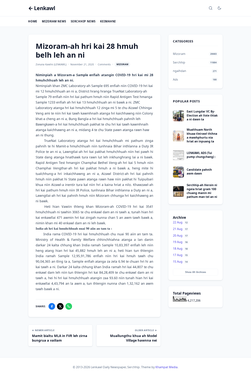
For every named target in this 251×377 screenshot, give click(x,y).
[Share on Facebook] (52, 306)
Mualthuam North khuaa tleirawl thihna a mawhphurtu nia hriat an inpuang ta (202, 135)
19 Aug (180, 242)
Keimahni (108, 21)
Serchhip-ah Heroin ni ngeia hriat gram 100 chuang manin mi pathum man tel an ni (202, 191)
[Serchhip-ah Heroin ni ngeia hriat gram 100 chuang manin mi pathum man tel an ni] (178, 196)
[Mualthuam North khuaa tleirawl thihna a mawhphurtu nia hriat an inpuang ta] (178, 140)
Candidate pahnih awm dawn (199, 171)
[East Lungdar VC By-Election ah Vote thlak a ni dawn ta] (178, 120)
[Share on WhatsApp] (68, 306)
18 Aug (180, 248)
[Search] (210, 8)
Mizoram (122, 64)
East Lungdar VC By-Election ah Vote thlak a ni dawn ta (202, 115)
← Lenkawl (41, 8)
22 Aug (180, 222)
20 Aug (180, 235)
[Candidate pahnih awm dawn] (178, 176)
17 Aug (180, 255)
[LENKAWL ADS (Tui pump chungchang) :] (178, 160)
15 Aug (180, 262)
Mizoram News (54, 21)
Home (32, 21)
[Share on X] (60, 306)
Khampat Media (166, 367)
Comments (104, 64)
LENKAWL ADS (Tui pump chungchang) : (201, 155)
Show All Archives (195, 272)
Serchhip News (83, 21)
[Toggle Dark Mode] (219, 8)
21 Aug (180, 229)
